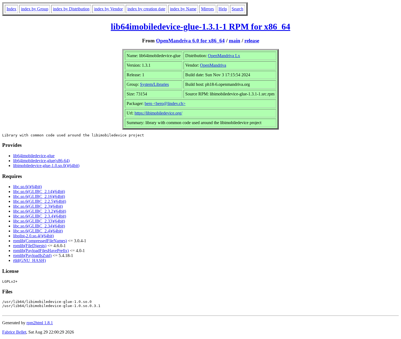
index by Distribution (71, 9)
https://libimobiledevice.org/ (158, 113)
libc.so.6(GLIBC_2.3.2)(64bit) (39, 211)
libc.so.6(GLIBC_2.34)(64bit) (39, 226)
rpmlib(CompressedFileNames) (40, 240)
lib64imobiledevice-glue (34, 155)
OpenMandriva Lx (224, 55)
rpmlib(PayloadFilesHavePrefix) (41, 250)
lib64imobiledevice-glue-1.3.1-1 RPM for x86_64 (200, 26)
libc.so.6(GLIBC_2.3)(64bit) (38, 206)
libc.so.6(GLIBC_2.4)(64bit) (38, 231)
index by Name (183, 9)
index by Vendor (108, 9)
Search (237, 9)
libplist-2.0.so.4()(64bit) (33, 235)
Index (11, 9)
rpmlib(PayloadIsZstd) (32, 255)
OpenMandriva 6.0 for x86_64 (190, 40)
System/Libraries (154, 84)
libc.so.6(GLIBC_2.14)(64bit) (39, 191)
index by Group (34, 9)
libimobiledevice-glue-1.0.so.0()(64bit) (46, 165)
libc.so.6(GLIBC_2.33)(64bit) (39, 221)
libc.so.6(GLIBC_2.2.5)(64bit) (39, 201)
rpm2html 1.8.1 (39, 322)
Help (223, 9)
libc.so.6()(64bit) (27, 186)
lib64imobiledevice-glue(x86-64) (41, 160)
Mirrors (207, 9)
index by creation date (146, 9)
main (234, 40)
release (251, 40)
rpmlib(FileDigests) (29, 245)
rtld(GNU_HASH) (29, 260)
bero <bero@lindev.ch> (165, 103)
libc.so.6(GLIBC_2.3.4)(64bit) (39, 216)
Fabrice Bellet (14, 332)
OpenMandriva (213, 65)
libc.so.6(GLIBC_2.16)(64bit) (39, 196)
